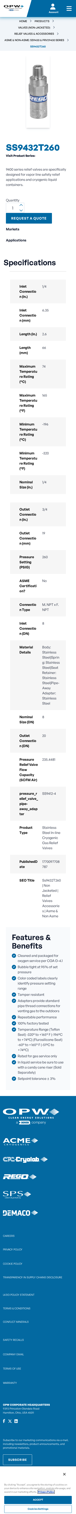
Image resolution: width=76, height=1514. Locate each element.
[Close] (64, 1474)
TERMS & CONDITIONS (16, 1308)
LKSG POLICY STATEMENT (18, 1294)
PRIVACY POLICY (12, 1249)
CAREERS (9, 1235)
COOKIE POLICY (12, 1263)
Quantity (12, 200)
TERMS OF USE (12, 1368)
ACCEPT (38, 1499)
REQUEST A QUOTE (29, 218)
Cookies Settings (38, 1508)
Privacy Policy (46, 1491)
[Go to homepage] (13, 8)
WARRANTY (10, 1382)
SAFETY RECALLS (13, 1339)
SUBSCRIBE (17, 1459)
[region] (38, 1490)
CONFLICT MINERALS (16, 1321)
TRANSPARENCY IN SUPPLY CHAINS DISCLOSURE (32, 1277)
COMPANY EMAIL (13, 1354)
